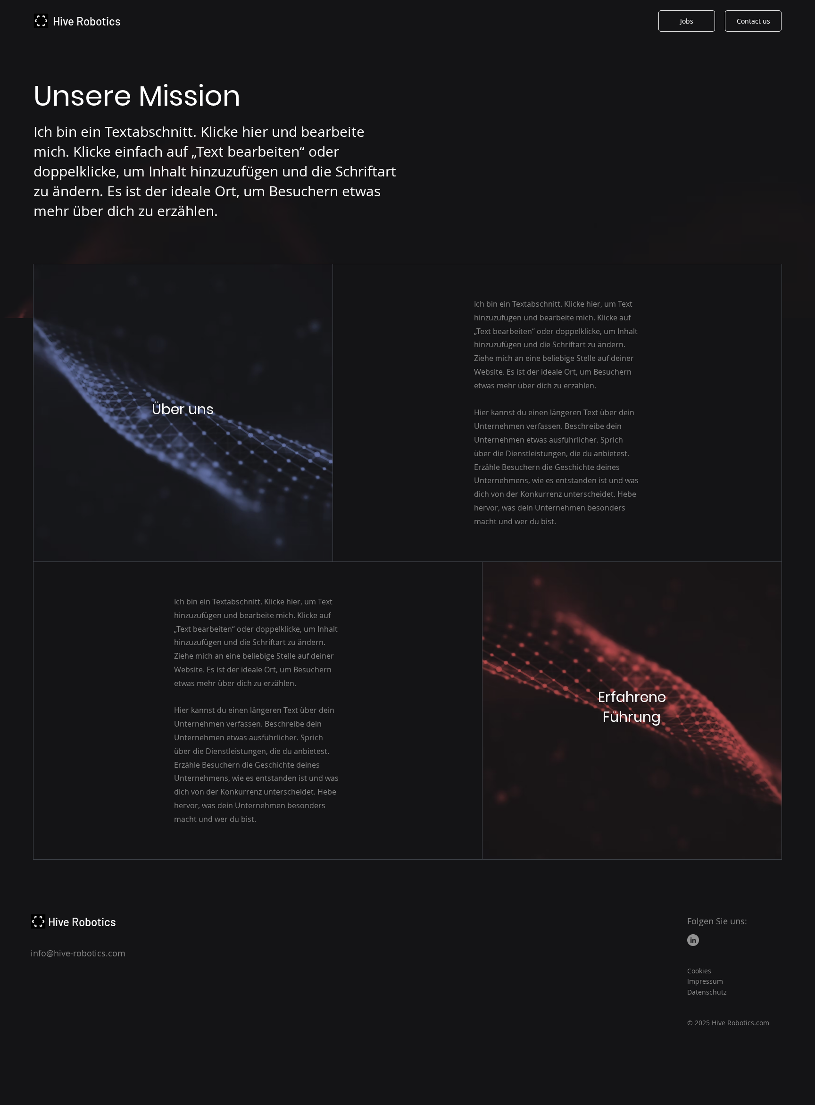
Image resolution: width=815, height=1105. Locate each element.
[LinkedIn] (693, 940)
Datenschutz (707, 992)
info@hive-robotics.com (78, 953)
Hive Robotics (87, 21)
